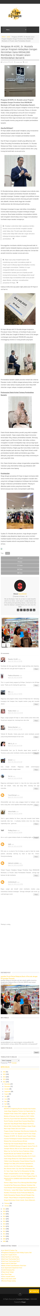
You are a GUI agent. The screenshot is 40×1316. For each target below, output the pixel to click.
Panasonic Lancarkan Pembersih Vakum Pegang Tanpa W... (21, 1176)
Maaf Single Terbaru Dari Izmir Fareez (14, 1128)
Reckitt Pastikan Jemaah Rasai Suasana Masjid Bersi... (20, 1121)
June (5, 1099)
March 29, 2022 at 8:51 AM (15, 762)
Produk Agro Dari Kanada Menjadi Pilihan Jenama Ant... (19, 1143)
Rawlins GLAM (13, 659)
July (5, 1096)
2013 (4, 1229)
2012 (4, 1231)
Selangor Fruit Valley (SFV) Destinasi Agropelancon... (19, 1163)
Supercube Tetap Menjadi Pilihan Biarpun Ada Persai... (19, 1123)
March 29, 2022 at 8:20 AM (15, 745)
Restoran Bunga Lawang (9, 1281)
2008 (4, 1241)
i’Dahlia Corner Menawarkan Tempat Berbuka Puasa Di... (20, 1161)
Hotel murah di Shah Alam (9, 1263)
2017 (4, 1219)
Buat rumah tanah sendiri (9, 1278)
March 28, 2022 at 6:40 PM (15, 677)
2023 (4, 1079)
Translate (14, 1063)
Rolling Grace (12, 830)
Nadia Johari (12, 711)
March (6, 1106)
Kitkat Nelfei (12, 811)
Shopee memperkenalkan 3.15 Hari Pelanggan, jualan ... (20, 1173)
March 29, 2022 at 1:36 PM (15, 813)
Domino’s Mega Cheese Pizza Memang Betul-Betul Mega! (20, 1182)
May (5, 1101)
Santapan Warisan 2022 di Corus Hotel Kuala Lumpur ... (19, 1148)
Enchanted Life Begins (23, 1299)
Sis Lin (10, 776)
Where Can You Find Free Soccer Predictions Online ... (19, 1151)
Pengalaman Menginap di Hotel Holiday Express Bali (17, 1252)
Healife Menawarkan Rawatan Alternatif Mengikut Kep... (19, 1195)
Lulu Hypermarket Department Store (12, 1267)
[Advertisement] (20, 948)
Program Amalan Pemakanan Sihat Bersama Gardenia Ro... (21, 1131)
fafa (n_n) (11, 743)
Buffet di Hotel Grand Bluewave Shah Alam (14, 1265)
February (7, 1203)
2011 (4, 1234)
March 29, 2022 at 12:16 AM (15, 713)
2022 (4, 1082)
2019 (4, 1214)
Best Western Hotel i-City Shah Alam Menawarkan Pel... (20, 1168)
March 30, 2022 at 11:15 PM (15, 884)
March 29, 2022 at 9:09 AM (15, 778)
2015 (4, 1224)
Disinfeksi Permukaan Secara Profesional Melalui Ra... (19, 1192)
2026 (4, 1072)
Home (3, 37)
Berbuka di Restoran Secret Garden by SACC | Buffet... (19, 1116)
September (7, 1091)
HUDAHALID (12, 882)
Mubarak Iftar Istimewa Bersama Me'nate (15, 1141)
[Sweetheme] (18, 610)
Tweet (21, 558)
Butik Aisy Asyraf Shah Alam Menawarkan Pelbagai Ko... (20, 1118)
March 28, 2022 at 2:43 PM (15, 661)
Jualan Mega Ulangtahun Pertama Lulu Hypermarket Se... (20, 1111)
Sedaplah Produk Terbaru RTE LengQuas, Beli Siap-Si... (20, 1113)
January (6, 1205)
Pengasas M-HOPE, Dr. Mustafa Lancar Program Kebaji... (20, 1136)
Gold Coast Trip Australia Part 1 (11, 1259)
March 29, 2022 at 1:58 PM (15, 832)
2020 (4, 1211)
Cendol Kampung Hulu (8, 1270)
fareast (10, 760)
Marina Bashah (13, 727)
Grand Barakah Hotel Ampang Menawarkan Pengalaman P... (21, 1187)
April (5, 1104)
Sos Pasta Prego (7, 1274)
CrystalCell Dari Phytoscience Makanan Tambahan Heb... (20, 1185)
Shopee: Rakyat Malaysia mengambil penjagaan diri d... (19, 1197)
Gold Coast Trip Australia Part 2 (11, 1261)
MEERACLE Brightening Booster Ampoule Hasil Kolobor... (20, 1108)
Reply (36, 669)
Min (9, 692)
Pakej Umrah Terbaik (8, 1272)
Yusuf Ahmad (12, 795)
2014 (4, 1226)
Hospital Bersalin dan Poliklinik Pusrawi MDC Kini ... (18, 1153)
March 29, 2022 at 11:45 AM (15, 797)
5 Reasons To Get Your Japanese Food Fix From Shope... (20, 1133)
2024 (4, 1077)
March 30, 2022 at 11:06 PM (15, 865)
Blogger (23, 1302)
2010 (4, 1236)
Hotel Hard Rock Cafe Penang (10, 1257)
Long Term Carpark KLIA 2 (9, 1254)
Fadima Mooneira (13, 675)
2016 (4, 1221)
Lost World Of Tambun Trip (9, 1250)
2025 (4, 1074)
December (7, 1084)
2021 (4, 1209)
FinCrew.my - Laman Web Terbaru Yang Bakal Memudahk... (21, 1190)
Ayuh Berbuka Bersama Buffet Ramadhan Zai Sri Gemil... (20, 1156)
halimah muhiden (13, 863)
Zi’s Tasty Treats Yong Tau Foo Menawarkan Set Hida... (20, 1171)
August (6, 1094)
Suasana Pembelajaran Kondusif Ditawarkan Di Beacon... (20, 1138)
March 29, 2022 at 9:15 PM (15, 846)
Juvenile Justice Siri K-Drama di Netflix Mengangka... (19, 1166)
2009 (4, 1239)
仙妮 (9, 844)
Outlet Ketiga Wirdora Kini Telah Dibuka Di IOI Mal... (18, 1158)
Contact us (35, 1291)
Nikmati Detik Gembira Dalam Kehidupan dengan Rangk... (20, 1126)
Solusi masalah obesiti (8, 1276)
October (6, 1089)
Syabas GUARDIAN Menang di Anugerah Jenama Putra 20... (21, 1146)
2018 (4, 1216)
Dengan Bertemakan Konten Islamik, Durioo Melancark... (20, 1200)
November (7, 1086)
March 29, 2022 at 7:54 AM (15, 729)
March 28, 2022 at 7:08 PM (15, 694)
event (8, 37)
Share (20, 562)
